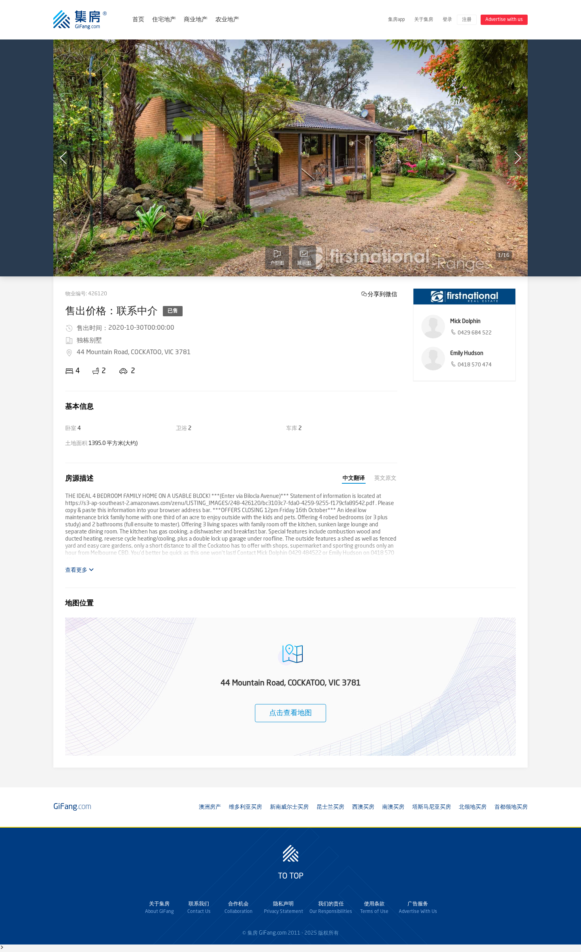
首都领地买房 (511, 807)
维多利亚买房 (245, 807)
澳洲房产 (210, 807)
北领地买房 (473, 807)
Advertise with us (504, 19)
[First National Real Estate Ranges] (464, 296)
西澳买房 (363, 807)
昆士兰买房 (330, 807)
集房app (396, 19)
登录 (447, 19)
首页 (138, 20)
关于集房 (423, 19)
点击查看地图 (290, 713)
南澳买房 (393, 807)
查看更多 (77, 570)
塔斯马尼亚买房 (431, 807)
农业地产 (227, 20)
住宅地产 (164, 20)
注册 (467, 19)
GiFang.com (273, 933)
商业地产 (196, 20)
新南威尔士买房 (289, 807)
